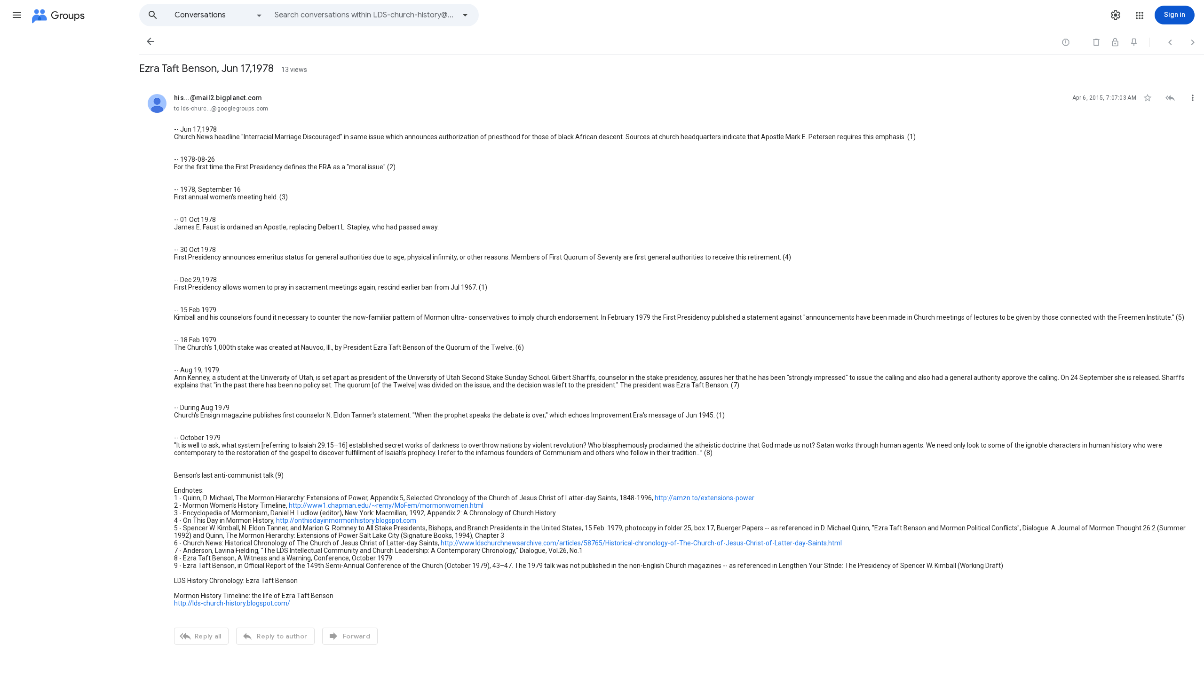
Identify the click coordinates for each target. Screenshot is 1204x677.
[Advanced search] (465, 15)
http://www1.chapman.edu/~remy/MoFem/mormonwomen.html (386, 505)
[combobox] (365, 15)
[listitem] (671, 368)
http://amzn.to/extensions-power (704, 498)
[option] (218, 15)
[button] (17, 15)
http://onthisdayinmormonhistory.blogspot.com (346, 520)
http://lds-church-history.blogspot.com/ (232, 603)
